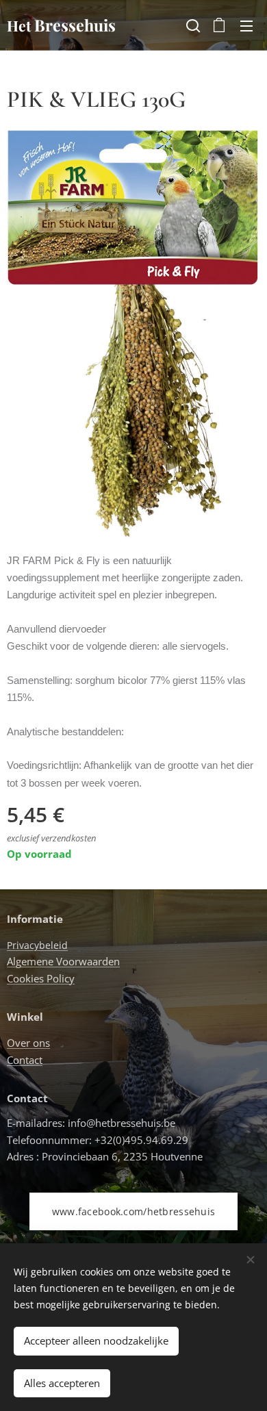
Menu (246, 25)
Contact (24, 1060)
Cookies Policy (41, 978)
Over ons (28, 1043)
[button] (191, 25)
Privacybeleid (37, 945)
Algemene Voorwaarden (63, 961)
